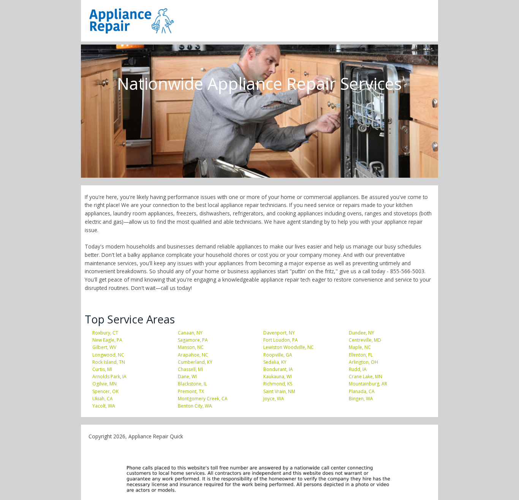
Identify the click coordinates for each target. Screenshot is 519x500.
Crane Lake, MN (365, 376)
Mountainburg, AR (368, 384)
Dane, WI (187, 376)
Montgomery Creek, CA (203, 398)
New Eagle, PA (107, 340)
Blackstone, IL (192, 384)
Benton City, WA (195, 406)
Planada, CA (362, 391)
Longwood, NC (108, 355)
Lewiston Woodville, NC (288, 347)
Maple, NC (360, 347)
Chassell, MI (190, 369)
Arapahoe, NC (193, 355)
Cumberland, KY (195, 362)
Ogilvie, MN (104, 384)
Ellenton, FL (361, 355)
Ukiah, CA (102, 398)
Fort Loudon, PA (280, 340)
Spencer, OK (105, 391)
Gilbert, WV (104, 347)
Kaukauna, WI (277, 376)
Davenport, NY (279, 333)
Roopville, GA (277, 355)
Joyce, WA (273, 398)
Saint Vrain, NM (279, 391)
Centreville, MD (365, 340)
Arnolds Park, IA (109, 376)
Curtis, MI (102, 369)
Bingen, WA (361, 398)
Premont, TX (191, 391)
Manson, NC (191, 347)
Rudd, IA (358, 369)
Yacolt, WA (103, 406)
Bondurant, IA (278, 369)
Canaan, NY (190, 333)
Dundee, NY (361, 333)
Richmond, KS (277, 384)
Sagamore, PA (193, 340)
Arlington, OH (363, 362)
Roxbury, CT (105, 333)
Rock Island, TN (108, 362)
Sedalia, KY (274, 362)
